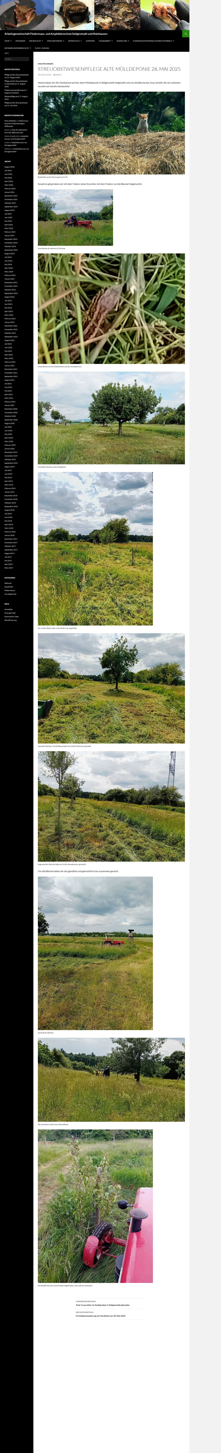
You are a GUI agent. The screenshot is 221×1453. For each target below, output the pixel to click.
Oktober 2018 (10, 503)
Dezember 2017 (11, 539)
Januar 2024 (9, 279)
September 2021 (11, 376)
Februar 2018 (10, 532)
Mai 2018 (8, 521)
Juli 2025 (8, 214)
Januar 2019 (9, 492)
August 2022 (10, 340)
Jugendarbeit (104, 41)
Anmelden (9, 609)
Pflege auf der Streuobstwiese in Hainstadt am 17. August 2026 (16, 84)
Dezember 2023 (11, 282)
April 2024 (9, 268)
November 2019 (11, 456)
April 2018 (9, 524)
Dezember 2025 (11, 196)
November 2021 (11, 373)
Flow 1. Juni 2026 (42, 48)
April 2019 (9, 481)
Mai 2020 (8, 434)
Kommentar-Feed (11, 616)
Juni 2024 (8, 261)
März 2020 (9, 441)
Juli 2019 (8, 470)
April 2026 (9, 181)
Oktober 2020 (10, 416)
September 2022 (11, 336)
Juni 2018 (8, 517)
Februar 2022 (10, 362)
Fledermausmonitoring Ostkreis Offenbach (152, 41)
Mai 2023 (8, 308)
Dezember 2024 (11, 239)
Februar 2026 (10, 188)
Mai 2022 (8, 351)
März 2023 (9, 315)
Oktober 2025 (10, 203)
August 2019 (10, 467)
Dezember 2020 (11, 409)
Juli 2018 (8, 513)
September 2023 (11, 293)
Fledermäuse (10, 590)
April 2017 (9, 564)
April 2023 (9, 311)
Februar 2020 (10, 445)
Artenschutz (74, 41)
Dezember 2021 (11, 369)
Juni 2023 (8, 304)
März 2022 (9, 358)
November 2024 (11, 243)
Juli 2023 (8, 300)
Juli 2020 (8, 427)
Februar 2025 (10, 232)
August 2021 (10, 380)
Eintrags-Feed (10, 613)
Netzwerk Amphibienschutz (17, 48)
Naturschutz (35, 41)
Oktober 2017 (10, 546)
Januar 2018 (9, 535)
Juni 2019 (8, 474)
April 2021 (9, 394)
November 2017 (11, 542)
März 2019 (9, 485)
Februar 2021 (10, 402)
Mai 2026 (8, 178)
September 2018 (11, 506)
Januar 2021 (9, 405)
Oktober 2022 (10, 333)
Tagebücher (122, 41)
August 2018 (10, 510)
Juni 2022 (8, 347)
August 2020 (10, 423)
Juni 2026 (8, 174)
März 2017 (9, 568)
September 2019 (11, 463)
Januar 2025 (9, 235)
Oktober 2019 (10, 459)
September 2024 (11, 250)
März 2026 (9, 185)
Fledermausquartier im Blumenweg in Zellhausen (17, 123)
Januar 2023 (9, 322)
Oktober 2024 (10, 246)
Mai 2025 (8, 221)
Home (7, 41)
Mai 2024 (8, 264)
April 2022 (9, 355)
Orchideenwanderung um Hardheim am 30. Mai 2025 (101, 1314)
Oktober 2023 (10, 290)
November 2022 (11, 329)
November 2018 (11, 499)
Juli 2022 (8, 344)
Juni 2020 (8, 430)
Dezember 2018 (11, 495)
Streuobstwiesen (54, 41)
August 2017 (10, 553)
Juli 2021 (8, 383)
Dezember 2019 (11, 452)
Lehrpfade (90, 41)
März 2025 (9, 228)
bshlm (58, 75)
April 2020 (9, 438)
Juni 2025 (8, 217)
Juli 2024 (8, 257)
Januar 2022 (9, 365)
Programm (20, 41)
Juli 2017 (8, 557)
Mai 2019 (8, 477)
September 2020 (11, 420)
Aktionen (8, 583)
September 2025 (11, 206)
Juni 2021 (8, 387)
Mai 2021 (8, 391)
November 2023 (11, 286)
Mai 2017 (8, 560)
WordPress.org (11, 620)
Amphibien (9, 587)
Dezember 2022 (11, 326)
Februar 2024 (10, 275)
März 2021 (9, 398)
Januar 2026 (9, 192)
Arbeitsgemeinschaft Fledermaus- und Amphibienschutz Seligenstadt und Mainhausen (56, 33)
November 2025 (11, 199)
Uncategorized (45, 64)
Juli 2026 (8, 170)
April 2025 (9, 225)
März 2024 (9, 271)
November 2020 (11, 412)
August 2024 (10, 253)
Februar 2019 (10, 488)
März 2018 (9, 528)
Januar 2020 (9, 448)
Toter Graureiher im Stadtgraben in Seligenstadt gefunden (103, 1303)
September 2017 (11, 550)
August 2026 (10, 167)
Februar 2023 (10, 318)
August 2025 (10, 210)
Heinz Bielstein (10, 121)
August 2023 (10, 297)
